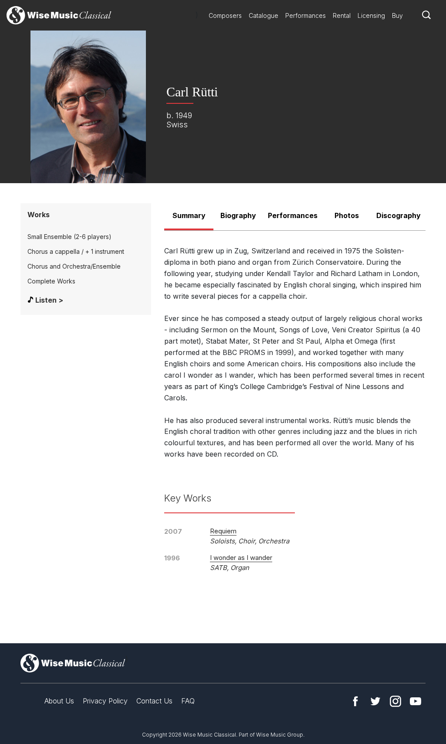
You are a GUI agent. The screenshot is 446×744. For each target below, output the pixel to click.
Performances (305, 15)
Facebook (355, 701)
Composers (225, 15)
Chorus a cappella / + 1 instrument (75, 251)
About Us (59, 700)
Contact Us (154, 700)
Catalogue (263, 15)
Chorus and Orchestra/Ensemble (74, 266)
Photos (346, 215)
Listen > (49, 300)
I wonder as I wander (241, 557)
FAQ (188, 700)
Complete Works (51, 281)
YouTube (415, 701)
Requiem (223, 531)
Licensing (371, 15)
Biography (238, 215)
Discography (398, 215)
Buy (397, 15)
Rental (342, 15)
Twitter (375, 701)
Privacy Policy (105, 700)
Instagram (395, 701)
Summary (189, 215)
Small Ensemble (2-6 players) (69, 236)
